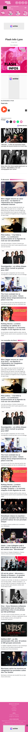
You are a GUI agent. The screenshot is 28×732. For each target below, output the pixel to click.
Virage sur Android (14, 716)
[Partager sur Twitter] (10, 122)
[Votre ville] (16, 2)
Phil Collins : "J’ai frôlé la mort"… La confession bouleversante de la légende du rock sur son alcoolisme (13, 238)
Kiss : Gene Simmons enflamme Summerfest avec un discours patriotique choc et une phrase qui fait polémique (13, 609)
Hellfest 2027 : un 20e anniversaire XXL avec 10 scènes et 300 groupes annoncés (13, 641)
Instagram (14, 708)
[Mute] (25, 8)
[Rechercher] (22, 2)
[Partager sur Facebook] (7, 122)
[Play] (1, 12)
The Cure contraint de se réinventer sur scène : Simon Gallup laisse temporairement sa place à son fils (13, 297)
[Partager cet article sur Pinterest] (14, 122)
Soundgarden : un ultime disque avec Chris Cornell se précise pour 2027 (13, 268)
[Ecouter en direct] (19, 2)
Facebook (14, 705)
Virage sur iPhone (14, 714)
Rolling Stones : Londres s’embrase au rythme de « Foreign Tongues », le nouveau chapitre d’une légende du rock (13, 326)
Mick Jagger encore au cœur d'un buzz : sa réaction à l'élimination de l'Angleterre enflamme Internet (12, 201)
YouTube (14, 710)
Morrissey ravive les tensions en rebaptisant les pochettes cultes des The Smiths (13, 670)
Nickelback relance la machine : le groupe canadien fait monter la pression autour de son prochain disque (14, 519)
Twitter (14, 707)
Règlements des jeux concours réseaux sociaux (14, 720)
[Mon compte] (26, 2)
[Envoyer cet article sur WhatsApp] (17, 122)
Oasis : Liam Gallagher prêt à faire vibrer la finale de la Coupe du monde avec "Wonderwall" (13, 547)
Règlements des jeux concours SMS (14, 722)
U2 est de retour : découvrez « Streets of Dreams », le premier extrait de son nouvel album (13, 575)
